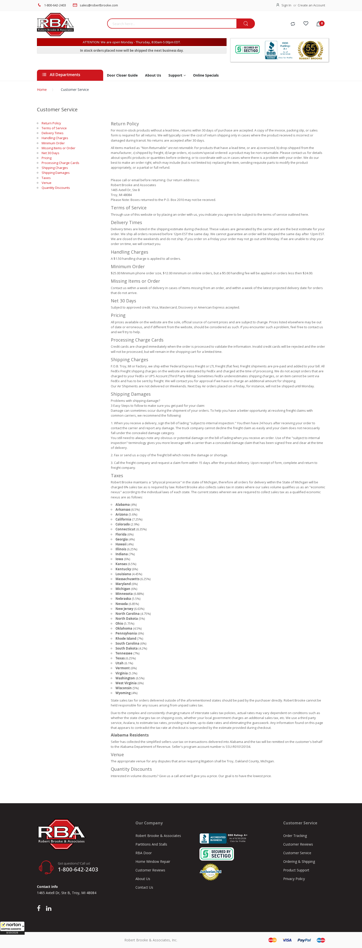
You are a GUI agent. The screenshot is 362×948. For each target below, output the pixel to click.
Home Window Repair (152, 861)
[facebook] (40, 908)
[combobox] (172, 23)
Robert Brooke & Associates (158, 835)
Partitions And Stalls (151, 844)
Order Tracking (295, 835)
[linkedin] (49, 908)
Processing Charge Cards (60, 163)
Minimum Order (53, 143)
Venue (46, 182)
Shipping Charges (55, 167)
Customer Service (297, 852)
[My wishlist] (306, 24)
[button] (12, 928)
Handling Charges (55, 138)
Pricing (46, 158)
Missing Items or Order (58, 148)
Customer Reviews (150, 870)
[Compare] (293, 24)
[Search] (245, 24)
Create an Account (311, 5)
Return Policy (51, 123)
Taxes (46, 178)
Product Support (296, 870)
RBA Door (143, 852)
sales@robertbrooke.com (99, 5)
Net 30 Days (50, 153)
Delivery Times (53, 133)
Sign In (286, 5)
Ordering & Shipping (299, 861)
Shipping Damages (56, 172)
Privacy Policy (294, 878)
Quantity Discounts (56, 187)
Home (42, 89)
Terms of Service (54, 128)
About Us (142, 878)
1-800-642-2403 (55, 5)
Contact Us (144, 887)
